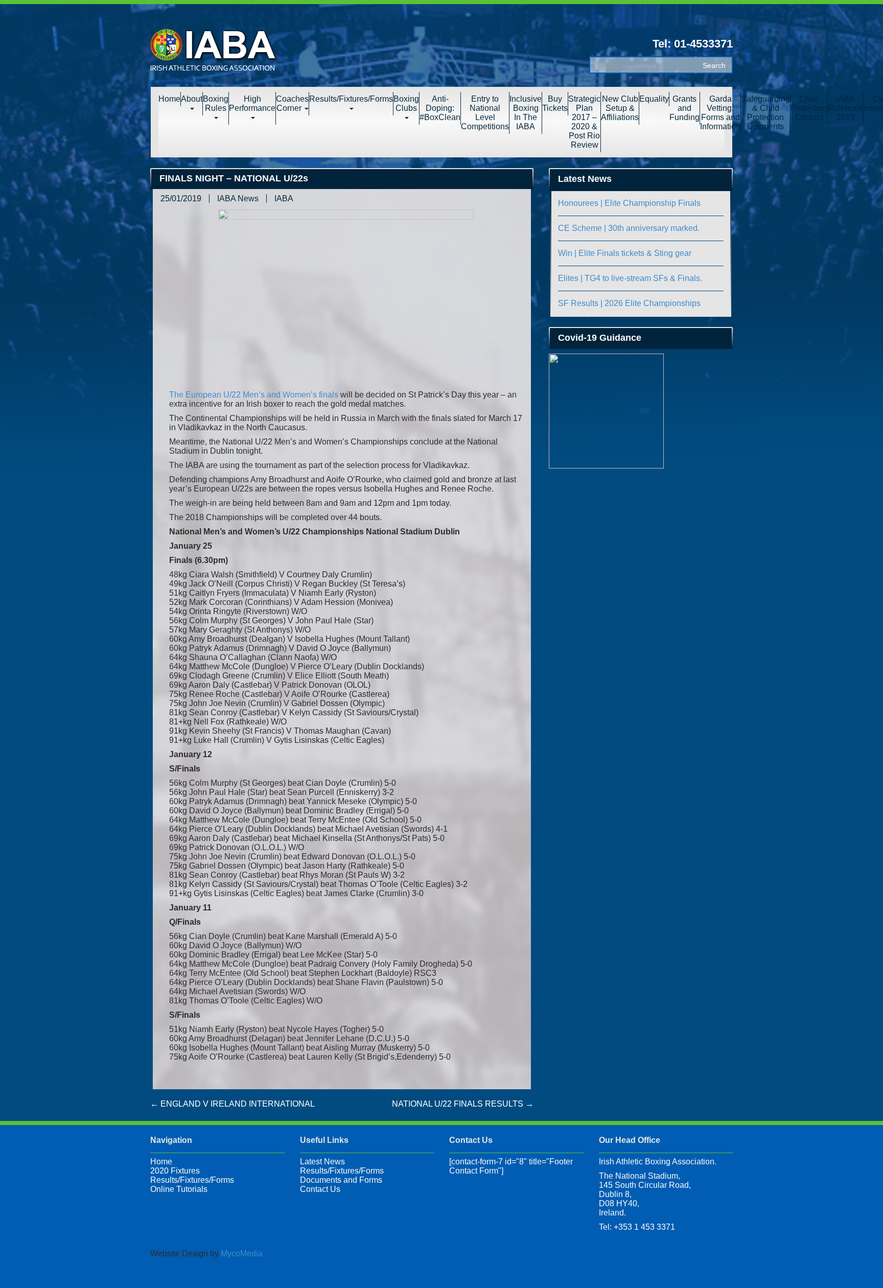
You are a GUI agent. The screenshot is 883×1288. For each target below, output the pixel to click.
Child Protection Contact (809, 108)
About (191, 99)
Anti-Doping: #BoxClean (440, 108)
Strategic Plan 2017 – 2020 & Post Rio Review (584, 122)
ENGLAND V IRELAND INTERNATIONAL (232, 1103)
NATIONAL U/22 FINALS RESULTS (462, 1103)
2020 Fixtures (175, 1170)
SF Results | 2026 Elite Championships (629, 303)
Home (169, 99)
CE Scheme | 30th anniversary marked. (629, 228)
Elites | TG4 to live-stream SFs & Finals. (630, 278)
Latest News (322, 1161)
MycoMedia (242, 1253)
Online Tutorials (178, 1189)
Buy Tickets (555, 103)
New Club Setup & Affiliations (620, 108)
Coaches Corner (292, 103)
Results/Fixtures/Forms (351, 99)
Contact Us (320, 1189)
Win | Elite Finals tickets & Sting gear (624, 253)
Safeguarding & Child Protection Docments (765, 113)
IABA (283, 198)
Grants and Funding (684, 108)
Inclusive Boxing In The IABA (525, 113)
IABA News (238, 198)
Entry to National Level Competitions (485, 113)
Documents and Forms (341, 1180)
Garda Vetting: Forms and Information (720, 113)
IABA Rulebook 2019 (845, 108)
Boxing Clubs (406, 103)
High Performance (252, 103)
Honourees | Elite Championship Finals (629, 203)
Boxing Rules (215, 103)
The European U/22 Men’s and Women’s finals (253, 394)
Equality (654, 99)
